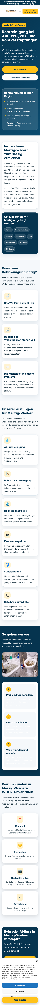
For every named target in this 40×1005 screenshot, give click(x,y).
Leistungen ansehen (20, 77)
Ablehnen (20, 991)
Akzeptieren (20, 985)
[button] (37, 961)
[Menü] (20, 11)
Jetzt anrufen (20, 69)
